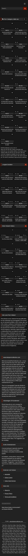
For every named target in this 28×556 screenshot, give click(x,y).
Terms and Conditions (10, 497)
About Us (7, 490)
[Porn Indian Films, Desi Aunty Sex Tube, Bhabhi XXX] (11, 3)
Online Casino (8, 477)
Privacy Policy (8, 493)
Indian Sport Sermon (10, 481)
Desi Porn (8, 368)
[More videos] (26, 165)
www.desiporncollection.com (16, 521)
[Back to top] (23, 551)
